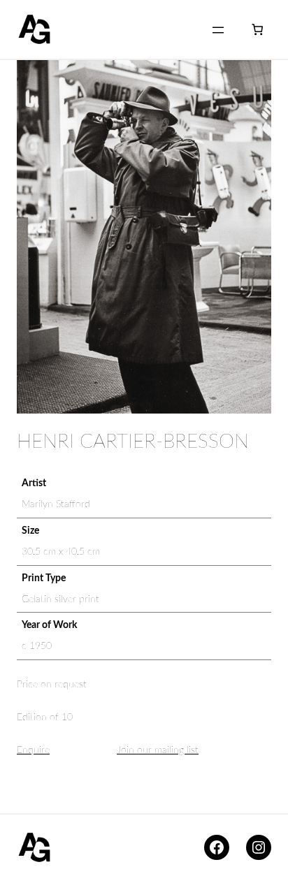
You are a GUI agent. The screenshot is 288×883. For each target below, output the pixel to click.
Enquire (33, 750)
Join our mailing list (158, 750)
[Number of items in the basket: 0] (257, 29)
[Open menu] (218, 30)
